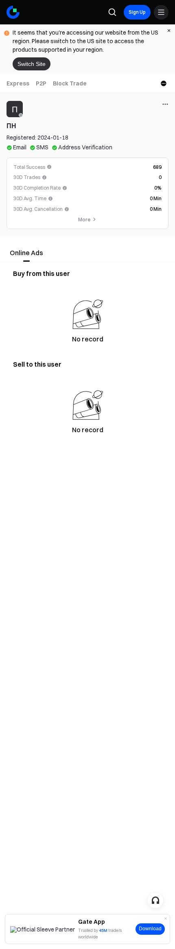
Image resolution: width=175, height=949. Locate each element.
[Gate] (13, 12)
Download (150, 929)
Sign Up (137, 12)
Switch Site (32, 64)
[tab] (18, 83)
